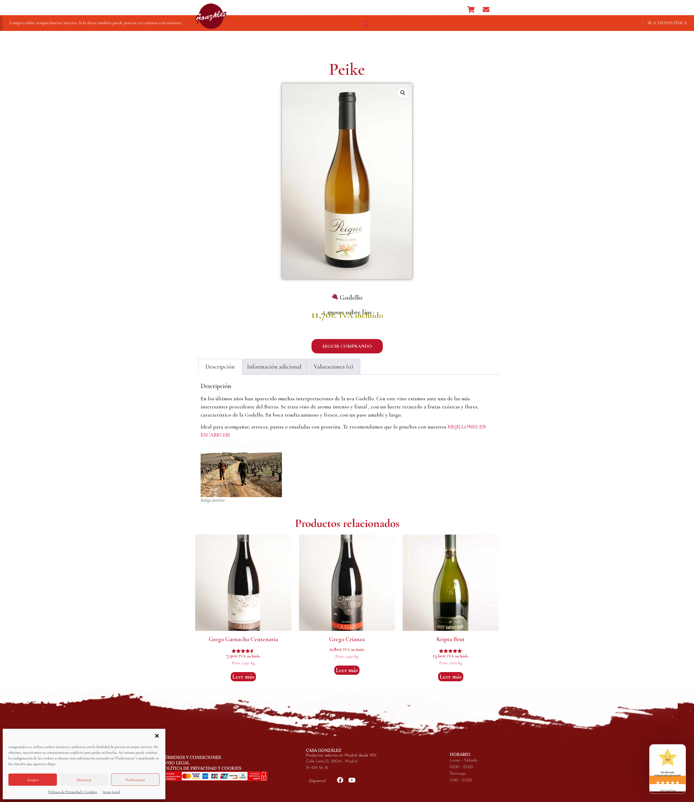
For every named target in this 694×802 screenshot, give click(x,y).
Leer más (243, 676)
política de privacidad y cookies (201, 768)
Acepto (32, 779)
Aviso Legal (111, 792)
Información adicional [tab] (274, 366)
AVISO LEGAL (175, 762)
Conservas (380, 9)
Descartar (84, 779)
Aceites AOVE (421, 9)
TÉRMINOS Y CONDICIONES (191, 757)
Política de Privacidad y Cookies (72, 792)
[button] (157, 736)
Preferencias (135, 779)
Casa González (259, 9)
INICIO (452, 9)
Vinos (292, 9)
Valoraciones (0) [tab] (333, 366)
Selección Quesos (333, 9)
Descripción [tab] (220, 366)
